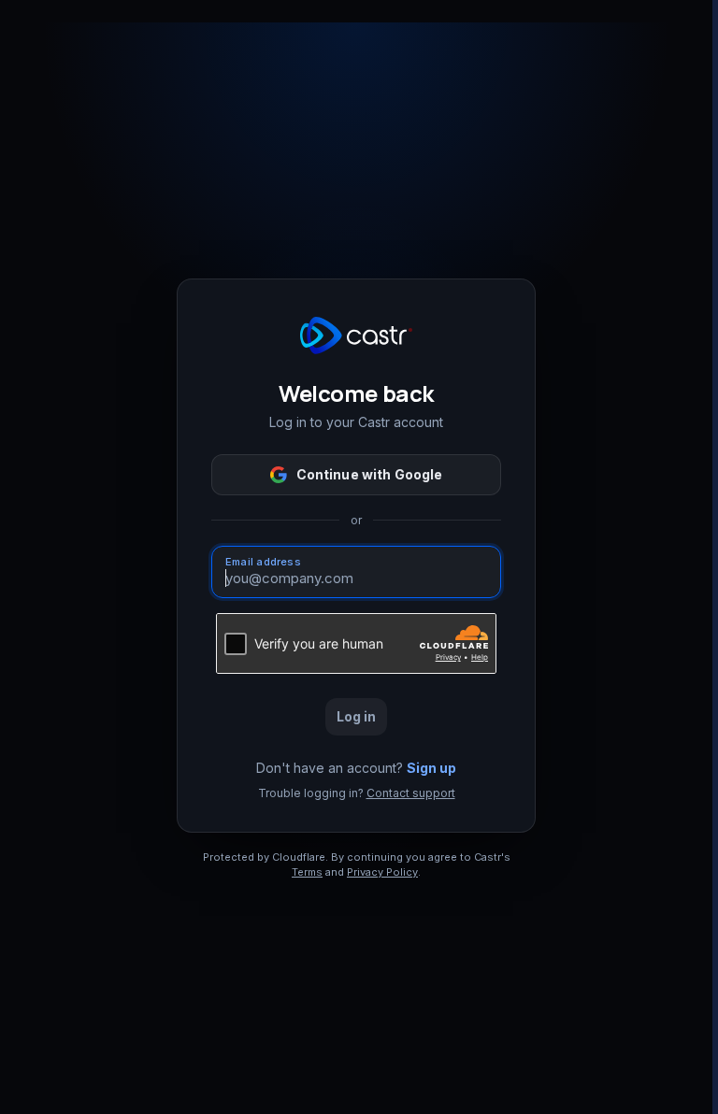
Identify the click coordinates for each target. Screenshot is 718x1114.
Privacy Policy (382, 871)
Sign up (431, 768)
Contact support (410, 793)
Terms (307, 871)
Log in (357, 716)
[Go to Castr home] (356, 335)
